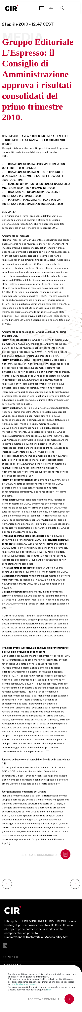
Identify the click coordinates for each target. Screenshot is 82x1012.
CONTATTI (10, 957)
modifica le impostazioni (23, 984)
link (49, 990)
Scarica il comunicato (39, 855)
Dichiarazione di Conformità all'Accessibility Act (35, 937)
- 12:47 (28, 24)
